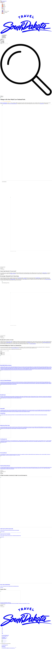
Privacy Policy (4, 646)
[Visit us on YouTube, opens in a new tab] (2, 633)
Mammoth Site (38, 277)
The (36, 277)
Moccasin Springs (13, 279)
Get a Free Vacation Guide (5, 635)
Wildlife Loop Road (12, 273)
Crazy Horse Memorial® (32, 343)
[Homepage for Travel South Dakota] (26, 33)
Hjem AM (28, 342)
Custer (11, 341)
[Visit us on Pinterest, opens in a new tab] (2, 630)
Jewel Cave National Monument (12, 103)
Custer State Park (5, 103)
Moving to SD (4, 638)
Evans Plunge (25, 278)
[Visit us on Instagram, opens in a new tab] (2, 629)
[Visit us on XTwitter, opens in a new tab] (2, 632)
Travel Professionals (4, 637)
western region (42, 103)
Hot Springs (19, 277)
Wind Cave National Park (3, 102)
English (2, 2)
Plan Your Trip (4, 37)
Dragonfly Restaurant (48, 279)
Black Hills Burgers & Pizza (46, 342)
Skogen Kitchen (8, 342)
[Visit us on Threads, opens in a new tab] (2, 631)
